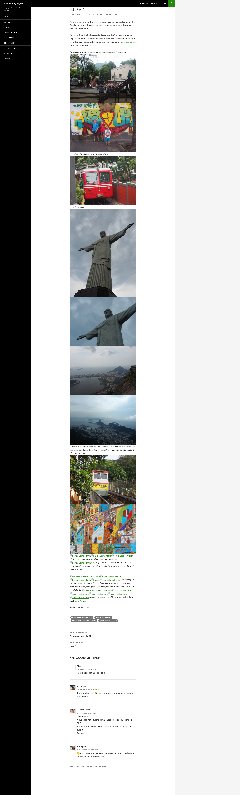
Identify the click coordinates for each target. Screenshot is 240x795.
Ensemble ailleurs (11, 48)
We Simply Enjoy (13, 3)
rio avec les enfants (108, 621)
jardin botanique (103, 617)
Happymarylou (83, 709)
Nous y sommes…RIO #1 (80, 634)
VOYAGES (7, 22)
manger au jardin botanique (84, 621)
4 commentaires (109, 14)
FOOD (6, 27)
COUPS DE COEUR (10, 32)
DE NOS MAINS (9, 43)
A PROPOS (144, 3)
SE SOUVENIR (9, 38)
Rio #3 (77, 644)
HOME (164, 3)
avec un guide (127, 41)
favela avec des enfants (82, 617)
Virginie (94, 14)
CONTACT (154, 3)
